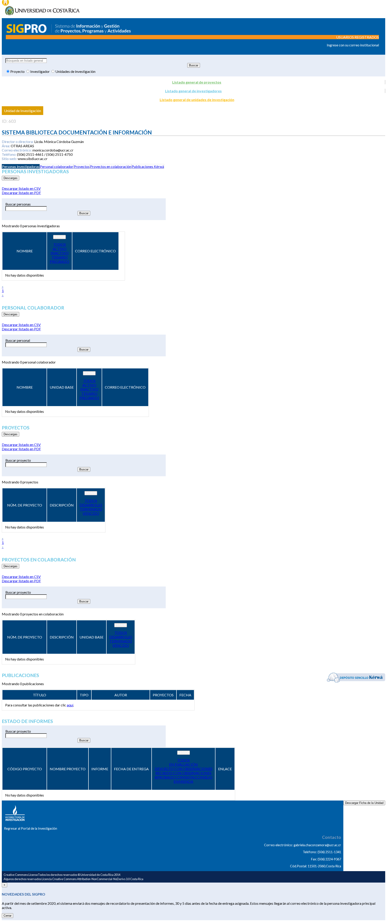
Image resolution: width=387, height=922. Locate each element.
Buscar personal (17, 340)
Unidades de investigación (75, 71)
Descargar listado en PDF (21, 192)
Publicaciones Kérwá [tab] (148, 166)
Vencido (91, 513)
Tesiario (60, 257)
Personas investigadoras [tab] (20, 166)
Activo (60, 249)
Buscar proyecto (18, 460)
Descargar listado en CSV (21, 188)
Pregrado (59, 261)
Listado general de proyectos (196, 82)
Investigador (40, 71)
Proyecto (17, 71)
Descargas (10, 178)
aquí (70, 705)
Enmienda (183, 781)
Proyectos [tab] (82, 166)
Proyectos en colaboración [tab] (110, 166)
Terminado (91, 509)
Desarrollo (91, 505)
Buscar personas (18, 204)
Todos (59, 244)
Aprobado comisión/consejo (183, 777)
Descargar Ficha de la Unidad (364, 803)
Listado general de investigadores (193, 91)
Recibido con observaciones (183, 773)
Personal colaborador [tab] (56, 166)
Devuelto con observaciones (183, 768)
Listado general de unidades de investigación (197, 99)
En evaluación (183, 764)
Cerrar (7, 915)
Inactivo (60, 253)
